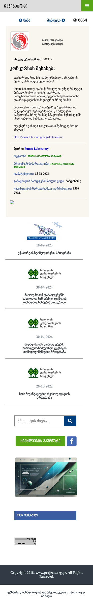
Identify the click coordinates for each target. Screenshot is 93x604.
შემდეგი (54, 20)
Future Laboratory (37, 148)
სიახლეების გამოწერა (40, 440)
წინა (26, 20)
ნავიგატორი (16, 6)
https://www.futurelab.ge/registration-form (38, 137)
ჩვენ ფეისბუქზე (27, 515)
